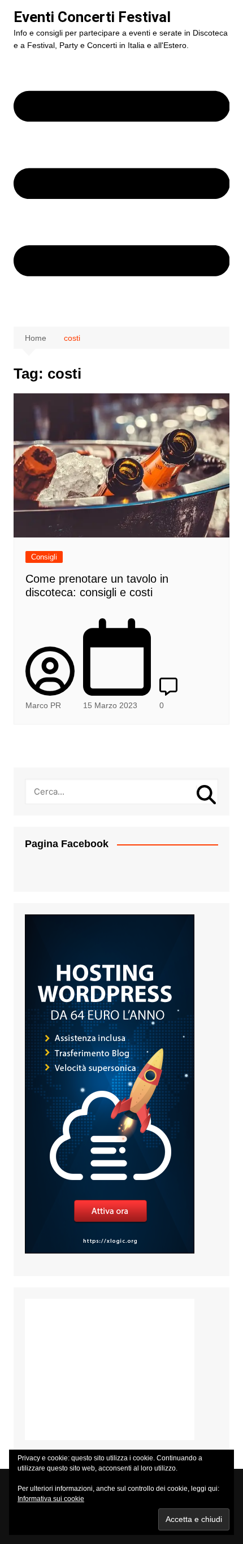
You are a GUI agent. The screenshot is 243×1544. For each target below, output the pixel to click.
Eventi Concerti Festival (92, 16)
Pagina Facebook (67, 843)
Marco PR (43, 705)
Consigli (44, 557)
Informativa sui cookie (51, 1499)
